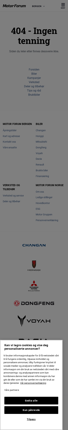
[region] (31, 385)
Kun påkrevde (31, 410)
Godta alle (31, 400)
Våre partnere (11, 390)
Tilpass (31, 419)
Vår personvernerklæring (33, 383)
